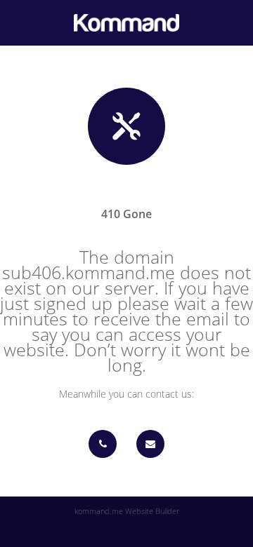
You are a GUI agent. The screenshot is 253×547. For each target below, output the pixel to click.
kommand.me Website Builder (126, 511)
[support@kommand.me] (150, 444)
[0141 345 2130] (103, 444)
